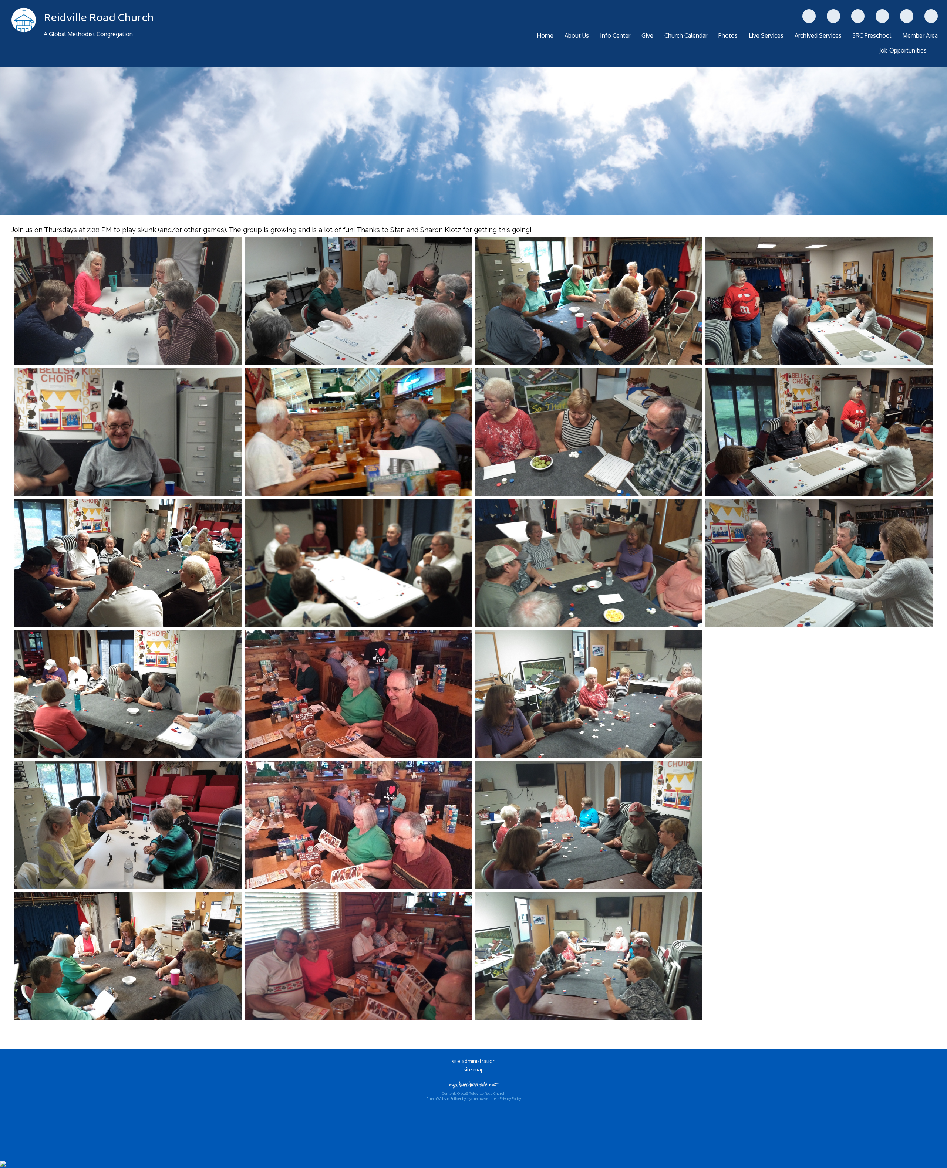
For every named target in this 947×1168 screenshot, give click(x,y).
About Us (577, 35)
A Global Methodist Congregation (88, 34)
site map (474, 1069)
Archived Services (818, 35)
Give (647, 35)
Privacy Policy (510, 1099)
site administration (474, 1061)
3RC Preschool (872, 35)
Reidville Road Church (99, 17)
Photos (728, 35)
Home (545, 35)
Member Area (920, 35)
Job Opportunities (903, 50)
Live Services (766, 35)
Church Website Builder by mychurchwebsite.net (462, 1099)
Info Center (615, 35)
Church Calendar (685, 35)
